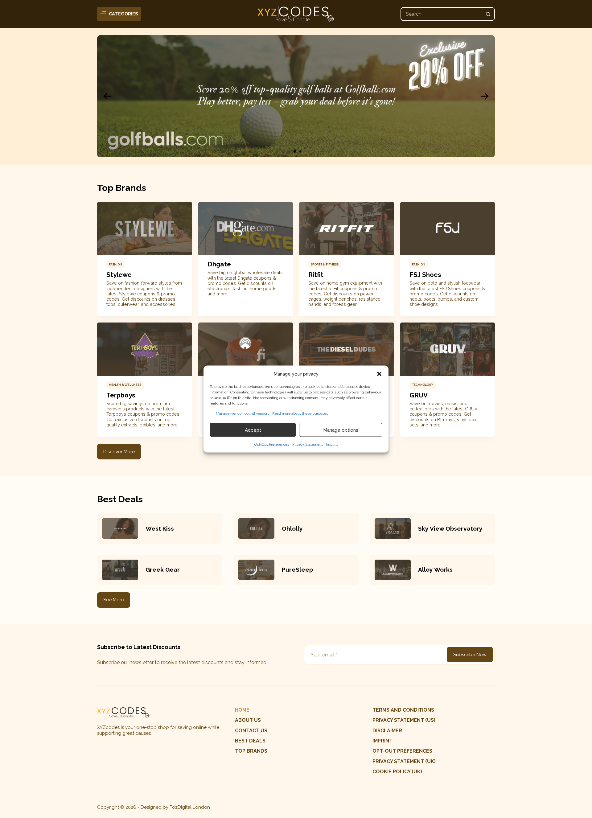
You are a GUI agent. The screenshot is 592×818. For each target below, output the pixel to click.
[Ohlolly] (256, 528)
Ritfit (315, 274)
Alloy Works (435, 569)
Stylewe (119, 274)
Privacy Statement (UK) (404, 761)
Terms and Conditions (403, 710)
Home (242, 710)
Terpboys (120, 395)
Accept (253, 430)
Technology (422, 384)
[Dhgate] (245, 228)
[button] (379, 374)
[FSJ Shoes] (447, 228)
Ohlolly (292, 528)
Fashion (115, 264)
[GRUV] (447, 349)
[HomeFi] (245, 349)
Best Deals (250, 741)
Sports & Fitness (325, 264)
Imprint (332, 444)
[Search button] (488, 14)
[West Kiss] (120, 528)
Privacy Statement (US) (403, 720)
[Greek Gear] (120, 570)
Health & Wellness (125, 384)
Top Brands (251, 751)
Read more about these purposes (300, 413)
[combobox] (441, 14)
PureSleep (297, 569)
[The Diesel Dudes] (346, 349)
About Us (248, 720)
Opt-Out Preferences (271, 444)
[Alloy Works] (393, 570)
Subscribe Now (470, 654)
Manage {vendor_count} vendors (242, 413)
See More (113, 599)
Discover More (119, 451)
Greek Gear (163, 569)
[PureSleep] (256, 570)
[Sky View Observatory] (393, 528)
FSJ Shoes (425, 274)
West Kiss (160, 528)
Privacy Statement (307, 444)
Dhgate (219, 264)
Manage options (340, 430)
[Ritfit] (346, 228)
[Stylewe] (144, 228)
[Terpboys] (144, 349)
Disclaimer (387, 731)
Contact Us (251, 731)
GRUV (418, 395)
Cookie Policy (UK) (397, 772)
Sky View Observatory (450, 528)
